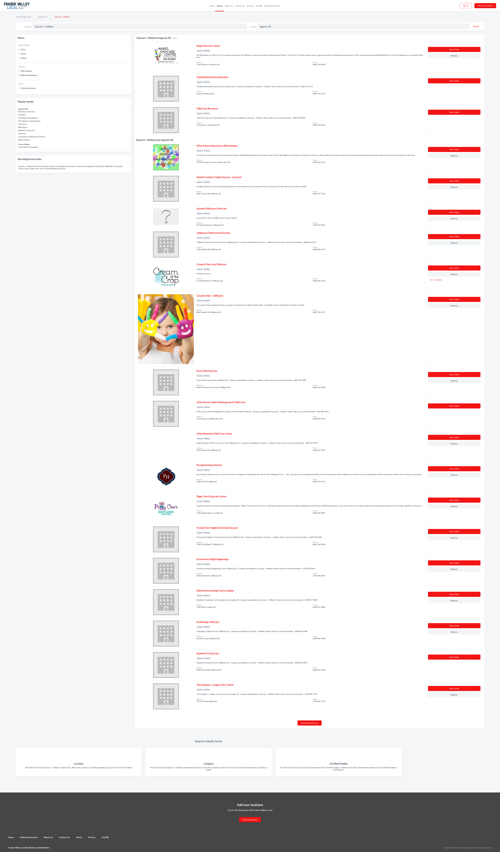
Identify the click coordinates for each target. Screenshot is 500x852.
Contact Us (240, 6)
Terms (79, 837)
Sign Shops (22, 127)
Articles (250, 6)
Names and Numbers (39, 847)
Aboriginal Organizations (28, 118)
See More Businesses (309, 723)
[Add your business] (250, 816)
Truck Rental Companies (28, 147)
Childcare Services (28, 88)
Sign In (466, 6)
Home (212, 6)
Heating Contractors (26, 111)
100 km (24, 58)
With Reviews (26, 71)
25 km (23, 49)
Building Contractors (26, 130)
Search (220, 6)
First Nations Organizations (29, 121)
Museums (22, 133)
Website (454, 56)
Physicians (22, 124)
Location (253, 27)
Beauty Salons (24, 140)
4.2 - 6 (436, 280)
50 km (23, 54)
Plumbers (22, 115)
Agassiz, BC (43, 17)
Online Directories (29, 837)
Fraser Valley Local (23, 17)
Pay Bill (259, 6)
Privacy (92, 837)
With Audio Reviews (29, 75)
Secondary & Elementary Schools (31, 136)
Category (28, 27)
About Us (229, 6)
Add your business (272, 6)
